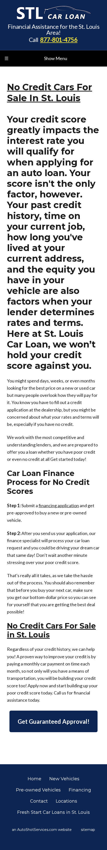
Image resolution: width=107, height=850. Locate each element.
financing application (59, 505)
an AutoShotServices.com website (42, 829)
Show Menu (35, 58)
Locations (66, 801)
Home (34, 779)
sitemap (88, 829)
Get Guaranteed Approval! (54, 721)
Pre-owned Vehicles (38, 790)
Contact (39, 801)
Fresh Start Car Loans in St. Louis (53, 812)
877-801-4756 (58, 39)
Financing (80, 790)
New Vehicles (64, 779)
